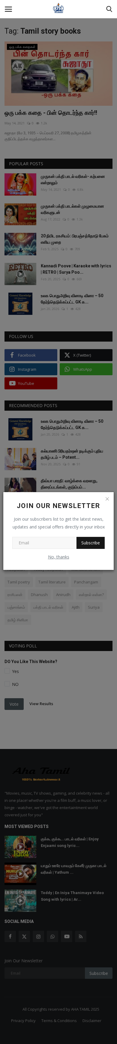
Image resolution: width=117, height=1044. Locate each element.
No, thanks (58, 557)
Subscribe (90, 543)
